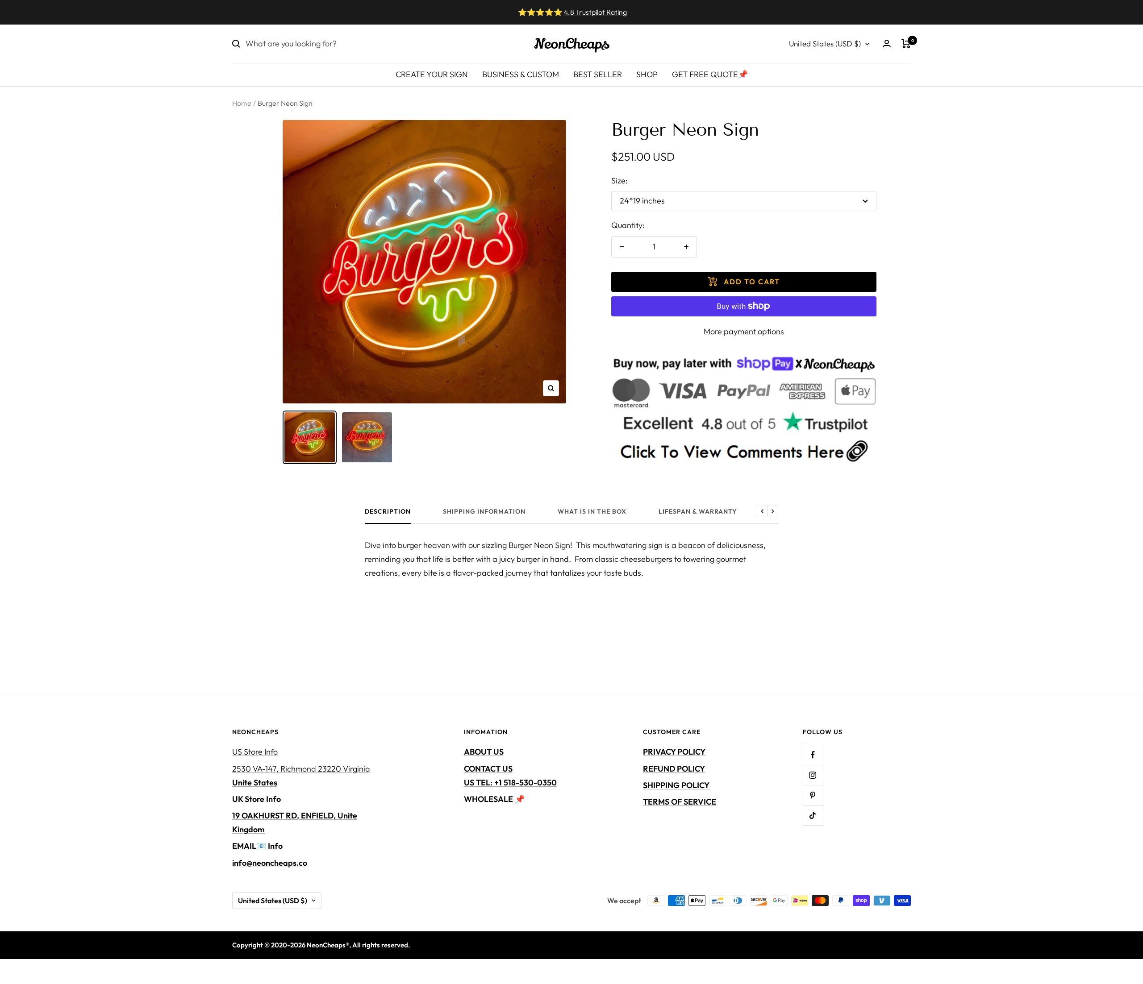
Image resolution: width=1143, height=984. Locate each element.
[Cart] (906, 43)
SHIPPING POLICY (676, 785)
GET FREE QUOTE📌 (710, 74)
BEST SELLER (597, 74)
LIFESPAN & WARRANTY (698, 511)
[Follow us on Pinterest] (813, 795)
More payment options (744, 331)
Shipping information (484, 511)
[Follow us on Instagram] (813, 775)
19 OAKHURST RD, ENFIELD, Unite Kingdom (294, 822)
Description (388, 511)
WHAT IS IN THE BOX (592, 511)
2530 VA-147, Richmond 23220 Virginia (301, 776)
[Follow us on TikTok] (813, 815)
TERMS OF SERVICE (679, 802)
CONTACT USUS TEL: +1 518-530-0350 (510, 776)
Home (241, 103)
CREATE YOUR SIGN (432, 74)
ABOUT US (484, 752)
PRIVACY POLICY (674, 752)
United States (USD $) (825, 43)
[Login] (887, 43)
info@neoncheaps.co (269, 863)
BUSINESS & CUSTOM (520, 74)
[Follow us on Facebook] (813, 755)
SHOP (647, 74)
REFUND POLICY (674, 769)
